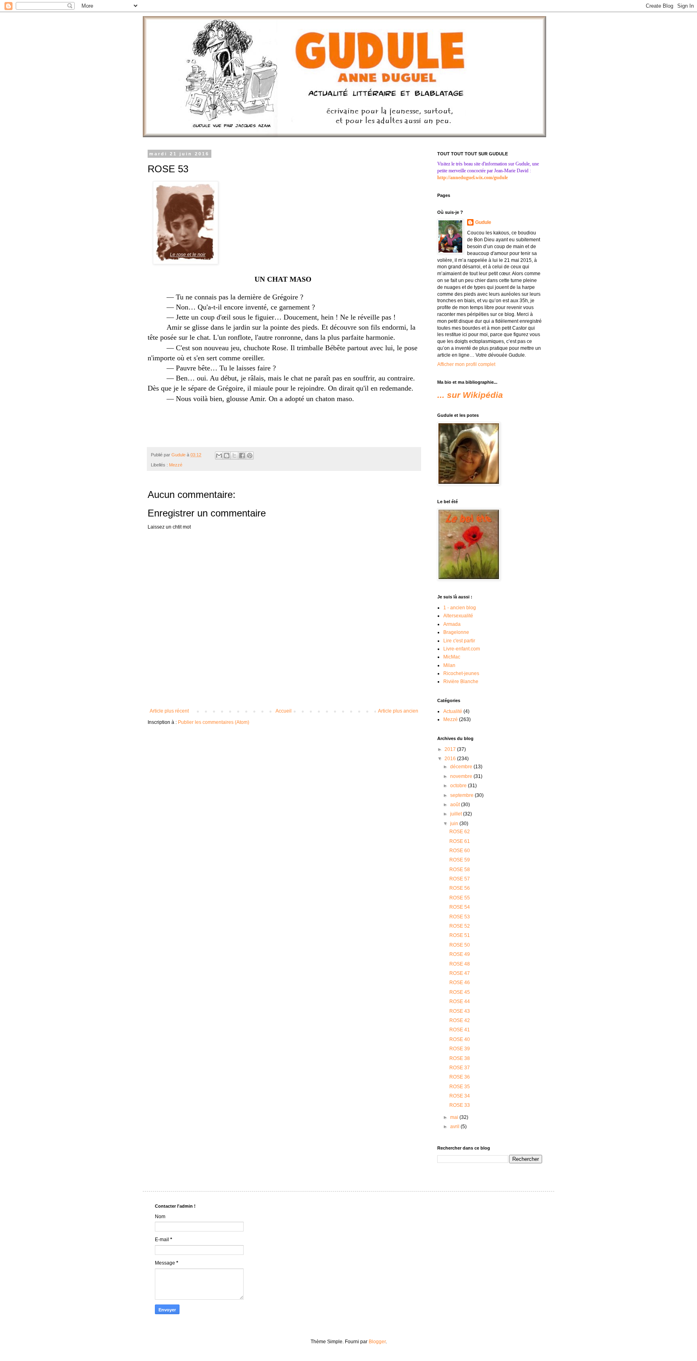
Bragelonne (456, 632)
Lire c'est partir (459, 641)
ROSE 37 (459, 1067)
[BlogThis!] (227, 456)
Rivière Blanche (460, 681)
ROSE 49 (459, 954)
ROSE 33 (459, 1105)
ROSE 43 (459, 1011)
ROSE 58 (459, 869)
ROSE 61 (459, 841)
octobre (459, 785)
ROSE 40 (459, 1039)
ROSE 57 (459, 879)
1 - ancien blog (459, 607)
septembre (462, 795)
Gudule (483, 222)
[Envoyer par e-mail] (219, 456)
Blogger (377, 1341)
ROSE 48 (459, 964)
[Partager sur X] (234, 456)
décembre (462, 766)
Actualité (452, 711)
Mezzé (175, 464)
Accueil (283, 711)
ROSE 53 (459, 917)
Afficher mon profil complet (466, 364)
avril (455, 1126)
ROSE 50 (459, 945)
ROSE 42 (459, 1020)
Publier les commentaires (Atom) (213, 722)
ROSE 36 (459, 1077)
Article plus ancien (398, 711)
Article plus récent (169, 711)
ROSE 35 (459, 1086)
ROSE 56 (459, 888)
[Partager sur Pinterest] (250, 456)
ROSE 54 (459, 907)
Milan (449, 665)
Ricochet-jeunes (461, 673)
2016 (450, 758)
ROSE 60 (459, 850)
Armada (452, 624)
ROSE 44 (459, 1001)
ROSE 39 (459, 1049)
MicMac (451, 657)
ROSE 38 (459, 1058)
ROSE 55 (459, 898)
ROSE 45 (459, 992)
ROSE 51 (459, 935)
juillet (456, 814)
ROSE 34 (459, 1096)
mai (454, 1117)
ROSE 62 (459, 831)
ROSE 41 (459, 1030)
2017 (450, 749)
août (455, 804)
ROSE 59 (459, 860)
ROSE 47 (459, 973)
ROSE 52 (459, 926)
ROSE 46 (459, 982)
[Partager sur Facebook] (242, 456)
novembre (462, 776)
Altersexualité (458, 616)
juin (454, 823)
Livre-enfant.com (461, 649)
